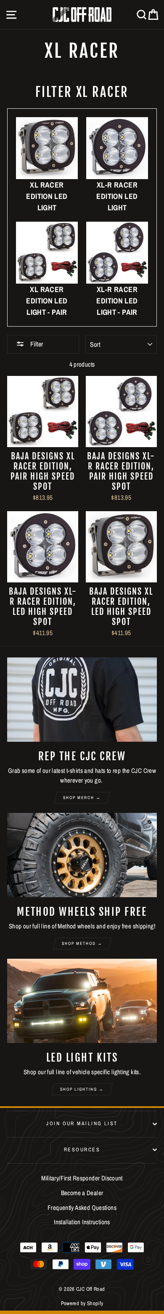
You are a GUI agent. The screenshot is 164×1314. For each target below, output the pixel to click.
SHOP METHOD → (82, 943)
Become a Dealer (82, 1192)
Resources (82, 1149)
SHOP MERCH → (82, 797)
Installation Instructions (82, 1221)
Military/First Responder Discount (82, 1178)
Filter (36, 344)
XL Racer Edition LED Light (46, 196)
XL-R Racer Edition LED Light (117, 196)
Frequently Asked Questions (82, 1207)
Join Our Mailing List (81, 1123)
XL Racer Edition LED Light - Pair (46, 300)
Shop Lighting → (82, 1089)
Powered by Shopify (82, 1303)
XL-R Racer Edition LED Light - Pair (117, 300)
